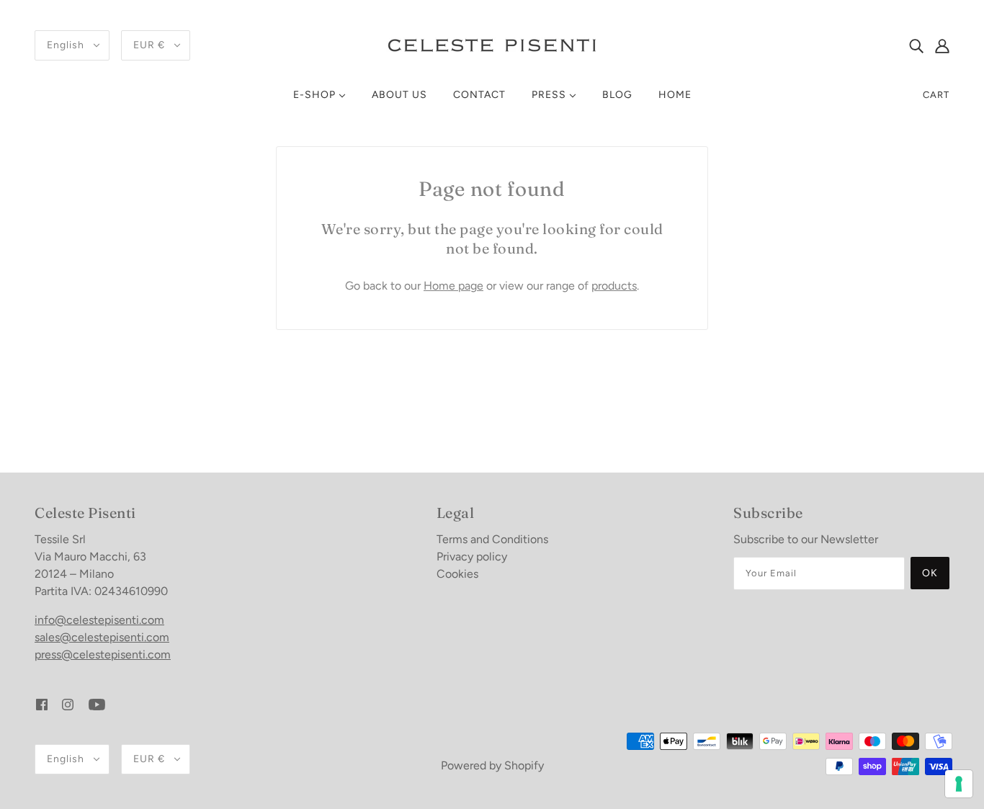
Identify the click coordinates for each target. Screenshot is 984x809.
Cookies (457, 574)
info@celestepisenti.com (99, 620)
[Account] (942, 45)
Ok (930, 573)
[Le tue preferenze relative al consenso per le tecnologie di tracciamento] (958, 783)
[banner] (492, 44)
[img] (916, 45)
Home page (453, 285)
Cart (936, 94)
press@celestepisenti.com (103, 654)
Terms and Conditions (492, 539)
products (614, 285)
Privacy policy (472, 556)
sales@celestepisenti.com (102, 637)
